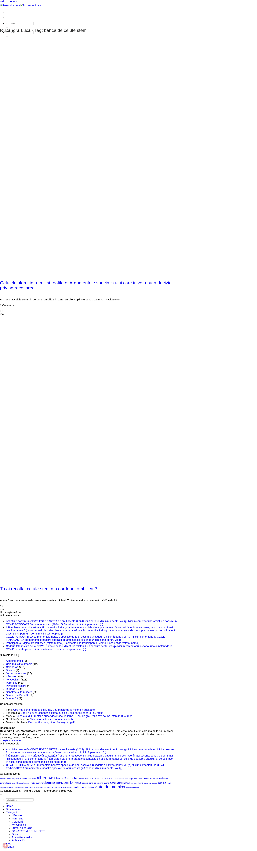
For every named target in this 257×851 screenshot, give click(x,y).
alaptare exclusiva (28, 779)
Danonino (155, 778)
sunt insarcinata (51, 787)
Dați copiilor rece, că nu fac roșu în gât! (51, 722)
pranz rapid (153, 783)
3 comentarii (101, 642)
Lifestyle (11, 676)
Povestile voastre (16, 685)
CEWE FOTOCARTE (93, 779)
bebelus (79, 778)
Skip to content (9, 1)
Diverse (10, 670)
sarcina (162, 782)
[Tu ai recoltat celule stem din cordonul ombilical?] (71, 577)
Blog (8, 843)
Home (9, 806)
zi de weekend (133, 787)
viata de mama (83, 787)
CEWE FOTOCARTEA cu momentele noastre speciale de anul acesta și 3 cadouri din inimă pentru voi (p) (68, 636)
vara (70, 788)
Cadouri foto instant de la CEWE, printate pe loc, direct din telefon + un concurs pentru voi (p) (61, 646)
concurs (109, 778)
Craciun (146, 779)
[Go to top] (1, 794)
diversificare (5, 783)
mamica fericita (117, 783)
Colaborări (12, 667)
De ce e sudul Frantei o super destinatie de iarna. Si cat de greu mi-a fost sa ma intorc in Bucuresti (73, 716)
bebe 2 (61, 778)
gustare (85, 783)
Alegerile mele (14, 660)
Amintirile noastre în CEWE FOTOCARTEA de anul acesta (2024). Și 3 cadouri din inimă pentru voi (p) (66, 621)
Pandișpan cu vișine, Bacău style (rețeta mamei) (34, 642)
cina (102, 779)
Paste (140, 783)
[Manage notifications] (5, 845)
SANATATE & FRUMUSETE (29, 831)
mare (127, 783)
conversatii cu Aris (121, 779)
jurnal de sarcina (96, 783)
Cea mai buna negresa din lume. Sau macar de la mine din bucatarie (54, 709)
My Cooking (13, 679)
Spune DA (12, 698)
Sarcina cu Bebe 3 (17, 695)
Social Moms (18, 788)
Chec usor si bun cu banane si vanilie (51, 719)
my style (134, 783)
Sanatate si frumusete (19, 692)
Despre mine (13, 809)
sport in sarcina (36, 787)
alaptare (15, 778)
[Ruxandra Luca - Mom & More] (20, 5)
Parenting (11, 682)
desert (165, 778)
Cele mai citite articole (19, 663)
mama (106, 783)
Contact (10, 846)
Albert (42, 777)
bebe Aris (70, 779)
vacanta (63, 787)
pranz (146, 783)
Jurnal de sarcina (16, 673)
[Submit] (7, 27)
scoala (169, 783)
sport (25, 787)
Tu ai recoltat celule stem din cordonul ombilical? (48, 588)
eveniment (40, 783)
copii (131, 778)
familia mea (54, 782)
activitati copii (5, 779)
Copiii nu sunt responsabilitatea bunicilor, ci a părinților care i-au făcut (62, 712)
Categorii (11, 812)
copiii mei (138, 779)
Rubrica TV (12, 688)
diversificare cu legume (20, 783)
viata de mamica (110, 786)
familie (68, 782)
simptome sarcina (6, 788)
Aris (51, 778)
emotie (32, 783)
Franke (77, 783)
